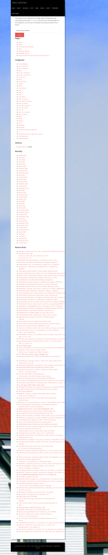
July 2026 (21, 157)
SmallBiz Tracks (23, 53)
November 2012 (23, 241)
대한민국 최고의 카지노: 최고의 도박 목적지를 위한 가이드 (35, 409)
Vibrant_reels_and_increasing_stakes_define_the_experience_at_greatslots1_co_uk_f (46, 457)
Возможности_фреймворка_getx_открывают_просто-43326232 (40, 306)
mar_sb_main (22, 114)
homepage (34, 20)
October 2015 (22, 197)
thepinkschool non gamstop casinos (30, 134)
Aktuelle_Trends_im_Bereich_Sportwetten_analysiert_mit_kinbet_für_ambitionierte (46, 472)
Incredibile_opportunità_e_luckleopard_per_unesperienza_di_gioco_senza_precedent (47, 382)
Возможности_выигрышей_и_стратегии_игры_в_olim (37, 260)
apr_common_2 (23, 68)
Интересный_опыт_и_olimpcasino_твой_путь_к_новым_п (38, 264)
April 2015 (21, 206)
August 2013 (22, 232)
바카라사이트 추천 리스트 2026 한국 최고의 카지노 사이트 (36, 367)
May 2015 (21, 203)
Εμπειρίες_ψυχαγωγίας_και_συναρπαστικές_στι (34, 509)
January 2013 (22, 238)
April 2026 (21, 164)
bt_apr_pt (21, 77)
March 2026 (22, 166)
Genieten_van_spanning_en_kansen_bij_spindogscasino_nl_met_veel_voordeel (45, 339)
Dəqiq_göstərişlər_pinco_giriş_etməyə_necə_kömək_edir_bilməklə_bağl (41, 293)
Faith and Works (23, 51)
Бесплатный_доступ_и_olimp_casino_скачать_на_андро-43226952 (41, 301)
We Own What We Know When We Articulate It (33, 55)
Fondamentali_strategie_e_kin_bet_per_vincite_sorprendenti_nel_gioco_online (45, 439)
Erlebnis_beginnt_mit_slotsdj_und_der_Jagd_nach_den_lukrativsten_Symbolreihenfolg (47, 531)
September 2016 (23, 188)
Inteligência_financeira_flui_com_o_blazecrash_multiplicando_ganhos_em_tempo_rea (47, 251)
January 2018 (22, 181)
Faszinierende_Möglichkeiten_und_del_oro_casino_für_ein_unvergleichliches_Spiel (46, 380)
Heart (20, 86)
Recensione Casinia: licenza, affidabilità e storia (34, 326)
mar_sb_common (24, 112)
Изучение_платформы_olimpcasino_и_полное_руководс (38, 284)
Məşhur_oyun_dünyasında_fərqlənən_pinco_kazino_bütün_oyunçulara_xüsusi (44, 275)
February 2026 (23, 168)
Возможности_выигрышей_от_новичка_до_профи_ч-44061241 (40, 282)
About (20, 42)
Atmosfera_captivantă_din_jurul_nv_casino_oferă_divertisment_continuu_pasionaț (46, 463)
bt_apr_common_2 (24, 75)
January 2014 (22, 221)
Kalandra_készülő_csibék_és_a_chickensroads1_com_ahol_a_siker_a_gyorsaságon (46, 479)
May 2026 (21, 162)
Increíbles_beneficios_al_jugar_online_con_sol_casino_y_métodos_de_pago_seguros (46, 470)
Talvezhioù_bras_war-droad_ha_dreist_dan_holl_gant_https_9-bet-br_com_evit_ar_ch (33, 256)
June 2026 (21, 160)
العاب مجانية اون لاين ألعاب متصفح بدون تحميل (31, 507)
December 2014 (23, 210)
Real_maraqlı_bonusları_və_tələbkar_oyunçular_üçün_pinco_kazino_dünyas (43, 297)
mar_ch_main (23, 103)
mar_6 (20, 92)
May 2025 (21, 175)
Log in (38, 548)
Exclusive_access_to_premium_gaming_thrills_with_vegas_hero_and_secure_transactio (47, 426)
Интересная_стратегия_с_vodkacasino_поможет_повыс (38, 299)
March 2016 (22, 192)
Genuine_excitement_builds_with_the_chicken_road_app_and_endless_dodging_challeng (48, 328)
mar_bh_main (23, 99)
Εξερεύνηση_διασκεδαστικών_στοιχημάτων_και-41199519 (37, 512)
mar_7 (20, 94)
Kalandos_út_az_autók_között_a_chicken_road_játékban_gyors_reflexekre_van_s (45, 402)
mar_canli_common (25, 101)
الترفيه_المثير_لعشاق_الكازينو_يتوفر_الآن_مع (31, 385)
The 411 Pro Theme (32, 546)
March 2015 (22, 208)
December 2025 (23, 173)
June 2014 (21, 219)
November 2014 (23, 212)
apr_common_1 (23, 66)
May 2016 (21, 190)
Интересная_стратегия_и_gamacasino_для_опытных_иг (38, 295)
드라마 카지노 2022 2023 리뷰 (27, 496)
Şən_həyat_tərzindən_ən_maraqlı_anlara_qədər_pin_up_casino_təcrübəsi (42, 415)
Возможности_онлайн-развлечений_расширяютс (35, 280)
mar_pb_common (24, 105)
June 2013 (21, 236)
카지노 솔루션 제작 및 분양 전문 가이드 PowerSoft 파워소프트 (37, 474)
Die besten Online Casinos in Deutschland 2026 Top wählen (38, 389)
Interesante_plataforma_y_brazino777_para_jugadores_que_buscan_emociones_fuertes (47, 365)
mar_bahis (21, 97)
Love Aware (22, 88)
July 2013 (21, 234)
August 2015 (22, 199)
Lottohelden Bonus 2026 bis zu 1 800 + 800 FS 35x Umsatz (37, 420)
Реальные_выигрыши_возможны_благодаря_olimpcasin (38, 262)
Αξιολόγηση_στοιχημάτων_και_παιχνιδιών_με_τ (34, 494)
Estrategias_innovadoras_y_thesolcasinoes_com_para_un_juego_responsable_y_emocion (48, 481)
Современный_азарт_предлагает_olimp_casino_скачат (37, 315)
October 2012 (22, 243)
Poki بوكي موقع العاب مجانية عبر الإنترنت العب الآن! (33, 354)
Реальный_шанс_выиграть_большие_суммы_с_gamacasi (38, 291)
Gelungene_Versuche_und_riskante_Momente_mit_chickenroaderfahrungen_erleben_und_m (49, 387)
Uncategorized (23, 136)
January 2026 (22, 171)
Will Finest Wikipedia (25, 391)
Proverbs (21, 127)
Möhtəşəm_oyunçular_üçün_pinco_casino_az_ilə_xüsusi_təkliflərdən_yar (42, 288)
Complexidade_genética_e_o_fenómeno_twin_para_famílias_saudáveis (42, 523)
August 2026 (22, 155)
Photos (20, 121)
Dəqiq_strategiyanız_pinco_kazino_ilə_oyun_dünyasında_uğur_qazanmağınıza (44, 273)
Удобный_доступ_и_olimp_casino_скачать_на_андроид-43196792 (41, 304)
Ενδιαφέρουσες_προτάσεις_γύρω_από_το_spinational (36, 433)
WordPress (56, 546)
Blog (19, 49)
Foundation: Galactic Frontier (28, 477)
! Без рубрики (23, 64)
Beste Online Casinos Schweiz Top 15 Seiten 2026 (34, 321)
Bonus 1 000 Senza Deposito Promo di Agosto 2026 (34, 422)
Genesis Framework (46, 546)
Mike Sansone (19, 2)
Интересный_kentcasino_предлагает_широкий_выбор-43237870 (40, 308)
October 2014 (22, 214)
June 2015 (21, 201)
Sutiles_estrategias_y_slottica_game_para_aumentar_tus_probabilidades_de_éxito (45, 347)
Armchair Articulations (26, 47)
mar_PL (21, 110)
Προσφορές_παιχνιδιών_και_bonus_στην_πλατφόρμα (35, 492)
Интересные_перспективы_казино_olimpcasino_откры (37, 277)
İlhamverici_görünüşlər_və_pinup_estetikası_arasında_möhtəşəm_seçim (42, 417)
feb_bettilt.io (22, 81)
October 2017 (22, 186)
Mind (20, 116)
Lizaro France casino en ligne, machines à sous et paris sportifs (39, 323)
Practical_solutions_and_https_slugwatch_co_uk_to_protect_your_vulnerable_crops (46, 450)
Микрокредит (23, 138)
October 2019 (22, 177)
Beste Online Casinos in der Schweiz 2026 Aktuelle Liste (36, 411)
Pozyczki (21, 125)
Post (19, 123)
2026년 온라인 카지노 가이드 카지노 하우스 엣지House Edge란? (37, 424)
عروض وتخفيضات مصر (25, 345)
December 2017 (23, 184)
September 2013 (23, 230)
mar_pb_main (23, 108)
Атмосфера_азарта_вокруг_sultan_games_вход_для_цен (37, 271)
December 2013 (23, 223)
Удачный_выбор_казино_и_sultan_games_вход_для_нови (38, 286)
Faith (20, 79)
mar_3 (20, 90)
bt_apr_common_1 (24, 73)
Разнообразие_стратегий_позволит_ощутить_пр (35, 310)
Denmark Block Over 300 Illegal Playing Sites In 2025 (35, 413)
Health (20, 84)
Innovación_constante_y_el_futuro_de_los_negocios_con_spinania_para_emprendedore (48, 529)
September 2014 (23, 216)
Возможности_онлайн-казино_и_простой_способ (36, 312)
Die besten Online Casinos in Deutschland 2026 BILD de (36, 378)
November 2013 (23, 225)
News (20, 119)
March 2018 (22, 179)
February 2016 (23, 195)
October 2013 (22, 227)
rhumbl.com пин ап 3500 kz (27, 129)
